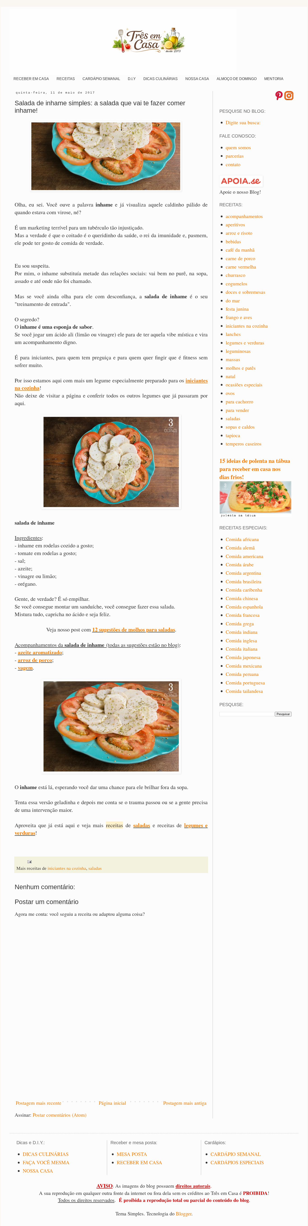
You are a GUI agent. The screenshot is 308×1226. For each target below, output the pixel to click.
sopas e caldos (240, 426)
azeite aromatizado (40, 652)
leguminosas (238, 351)
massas (233, 359)
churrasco (235, 275)
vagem (25, 667)
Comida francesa (243, 615)
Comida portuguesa (245, 682)
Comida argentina (243, 572)
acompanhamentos (244, 216)
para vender (237, 410)
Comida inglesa (241, 640)
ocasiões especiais (244, 384)
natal (230, 376)
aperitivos (235, 224)
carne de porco (240, 258)
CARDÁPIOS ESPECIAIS (237, 1162)
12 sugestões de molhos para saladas (133, 629)
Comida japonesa (243, 657)
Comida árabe (240, 564)
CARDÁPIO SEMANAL (101, 79)
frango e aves (239, 317)
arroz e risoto (239, 233)
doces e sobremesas (245, 292)
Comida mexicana (244, 665)
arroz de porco (35, 660)
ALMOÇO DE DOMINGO (237, 79)
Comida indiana (241, 632)
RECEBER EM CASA (31, 79)
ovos (230, 393)
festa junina (237, 308)
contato (233, 164)
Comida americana (244, 556)
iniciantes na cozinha (67, 868)
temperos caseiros (244, 443)
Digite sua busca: (243, 122)
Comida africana (242, 539)
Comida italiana (241, 648)
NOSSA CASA (197, 79)
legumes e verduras (245, 342)
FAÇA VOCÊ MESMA (46, 1162)
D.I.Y (132, 79)
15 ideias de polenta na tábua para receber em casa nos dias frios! (254, 468)
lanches (233, 334)
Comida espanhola (244, 606)
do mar (233, 300)
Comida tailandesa (244, 691)
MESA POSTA (132, 1154)
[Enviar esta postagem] (29, 861)
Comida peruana (242, 674)
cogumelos (236, 283)
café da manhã (240, 249)
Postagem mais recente (38, 1103)
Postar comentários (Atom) (59, 1114)
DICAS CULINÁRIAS (160, 79)
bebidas (233, 241)
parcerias (235, 155)
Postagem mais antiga (185, 1103)
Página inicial (112, 1103)
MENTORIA (273, 79)
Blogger (183, 1213)
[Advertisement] (111, 1058)
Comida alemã (240, 547)
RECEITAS (66, 79)
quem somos (238, 147)
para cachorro (239, 401)
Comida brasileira (243, 581)
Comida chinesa (242, 598)
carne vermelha (241, 266)
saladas (141, 825)
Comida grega (240, 623)
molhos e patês (241, 368)
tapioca (233, 435)
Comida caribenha (244, 589)
